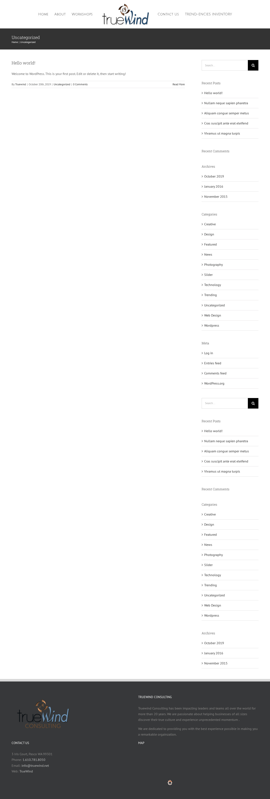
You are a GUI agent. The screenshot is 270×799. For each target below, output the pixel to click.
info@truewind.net (35, 765)
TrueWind (26, 771)
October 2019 (214, 176)
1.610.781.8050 (34, 760)
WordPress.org (214, 383)
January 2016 (213, 186)
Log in (208, 353)
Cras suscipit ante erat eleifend (226, 123)
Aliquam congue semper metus (226, 113)
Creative (210, 224)
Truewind (20, 84)
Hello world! (23, 62)
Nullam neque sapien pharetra (226, 103)
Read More (179, 84)
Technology (212, 285)
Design (209, 234)
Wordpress (211, 325)
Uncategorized (62, 84)
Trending (210, 295)
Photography (213, 264)
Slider (208, 275)
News (208, 254)
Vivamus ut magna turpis (222, 133)
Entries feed (212, 363)
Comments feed (215, 373)
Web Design (212, 315)
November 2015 (216, 196)
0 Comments (80, 84)
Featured (210, 244)
